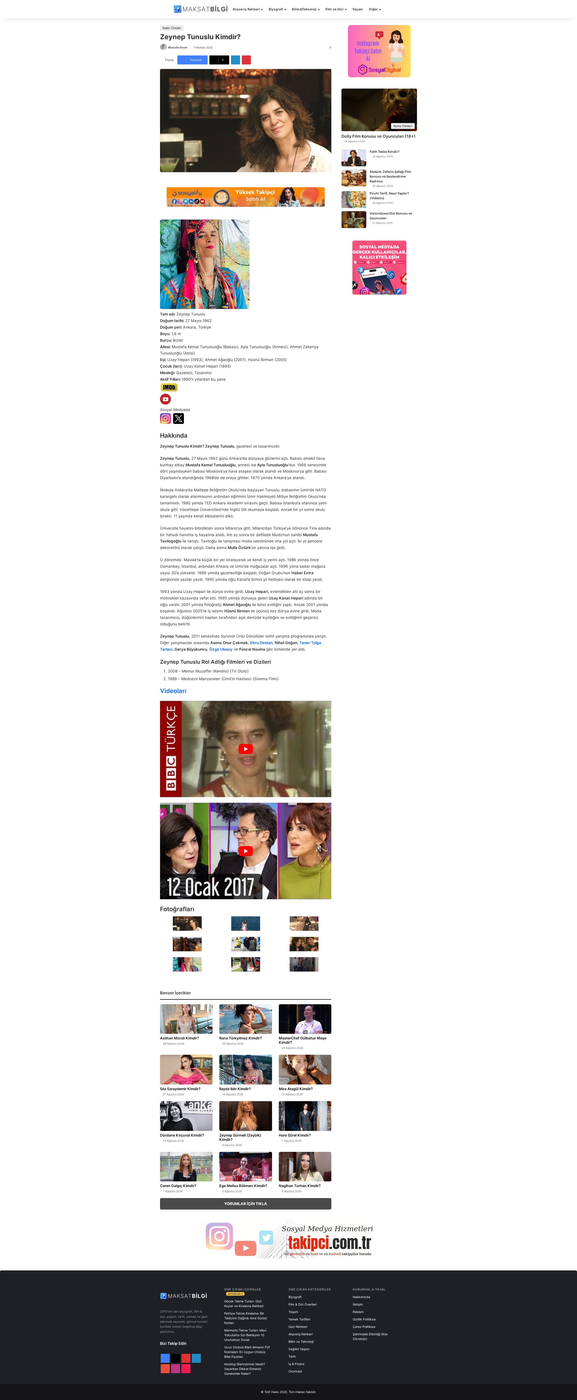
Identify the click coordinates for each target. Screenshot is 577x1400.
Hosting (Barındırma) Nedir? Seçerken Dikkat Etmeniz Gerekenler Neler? (244, 1368)
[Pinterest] (246, 59)
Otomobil (295, 1371)
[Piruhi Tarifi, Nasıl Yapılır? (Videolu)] (353, 199)
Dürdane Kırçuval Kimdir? (182, 1135)
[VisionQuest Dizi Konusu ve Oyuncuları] (353, 219)
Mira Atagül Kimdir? (296, 1089)
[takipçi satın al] (246, 196)
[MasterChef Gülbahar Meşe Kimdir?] (305, 1019)
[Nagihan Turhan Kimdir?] (305, 1167)
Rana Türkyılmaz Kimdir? (240, 1038)
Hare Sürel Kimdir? (295, 1135)
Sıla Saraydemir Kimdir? (180, 1089)
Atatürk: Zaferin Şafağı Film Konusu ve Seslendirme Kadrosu (390, 176)
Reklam (358, 1312)
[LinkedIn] (235, 59)
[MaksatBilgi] (201, 9)
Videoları (173, 691)
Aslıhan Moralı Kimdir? (179, 1038)
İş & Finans (296, 1364)
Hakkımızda (361, 1297)
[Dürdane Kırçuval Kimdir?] (186, 1116)
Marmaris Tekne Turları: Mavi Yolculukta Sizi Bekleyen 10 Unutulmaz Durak (245, 1335)
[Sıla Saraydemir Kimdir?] (186, 1069)
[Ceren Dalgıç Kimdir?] (186, 1167)
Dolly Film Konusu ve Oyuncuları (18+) (378, 136)
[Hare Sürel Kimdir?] (305, 1116)
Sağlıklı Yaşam (298, 1349)
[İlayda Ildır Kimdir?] (245, 1069)
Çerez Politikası (364, 1327)
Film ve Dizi (334, 9)
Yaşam (357, 9)
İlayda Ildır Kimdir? (235, 1089)
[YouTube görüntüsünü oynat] (245, 749)
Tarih (292, 1356)
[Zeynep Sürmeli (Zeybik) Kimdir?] (245, 1116)
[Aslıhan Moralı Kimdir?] (186, 1019)
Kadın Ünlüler (172, 28)
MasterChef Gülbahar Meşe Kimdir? (302, 1040)
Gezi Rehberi (297, 1327)
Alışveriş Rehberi (246, 9)
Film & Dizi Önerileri (302, 1304)
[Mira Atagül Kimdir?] (305, 1069)
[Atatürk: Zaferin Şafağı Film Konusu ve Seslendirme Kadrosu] (353, 177)
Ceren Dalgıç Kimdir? (178, 1185)
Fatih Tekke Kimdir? (385, 151)
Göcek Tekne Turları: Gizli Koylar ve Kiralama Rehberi (243, 1303)
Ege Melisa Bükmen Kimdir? (243, 1185)
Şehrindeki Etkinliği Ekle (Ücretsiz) (370, 1336)
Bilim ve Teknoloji (301, 1341)
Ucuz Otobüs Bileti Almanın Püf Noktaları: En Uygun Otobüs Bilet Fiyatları (247, 1352)
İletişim (358, 1304)
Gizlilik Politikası (364, 1319)
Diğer (373, 9)
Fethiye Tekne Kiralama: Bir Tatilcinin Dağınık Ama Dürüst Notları (245, 1318)
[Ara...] (389, 9)
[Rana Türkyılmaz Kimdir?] (245, 1019)
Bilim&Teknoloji (304, 9)
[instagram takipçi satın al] (288, 1238)
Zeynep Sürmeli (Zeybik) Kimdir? (240, 1137)
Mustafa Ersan (177, 47)
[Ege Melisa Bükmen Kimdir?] (245, 1167)
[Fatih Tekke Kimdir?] (353, 157)
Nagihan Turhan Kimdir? (300, 1185)
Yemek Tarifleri (299, 1319)
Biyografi (276, 9)
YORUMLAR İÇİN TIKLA (245, 1203)
